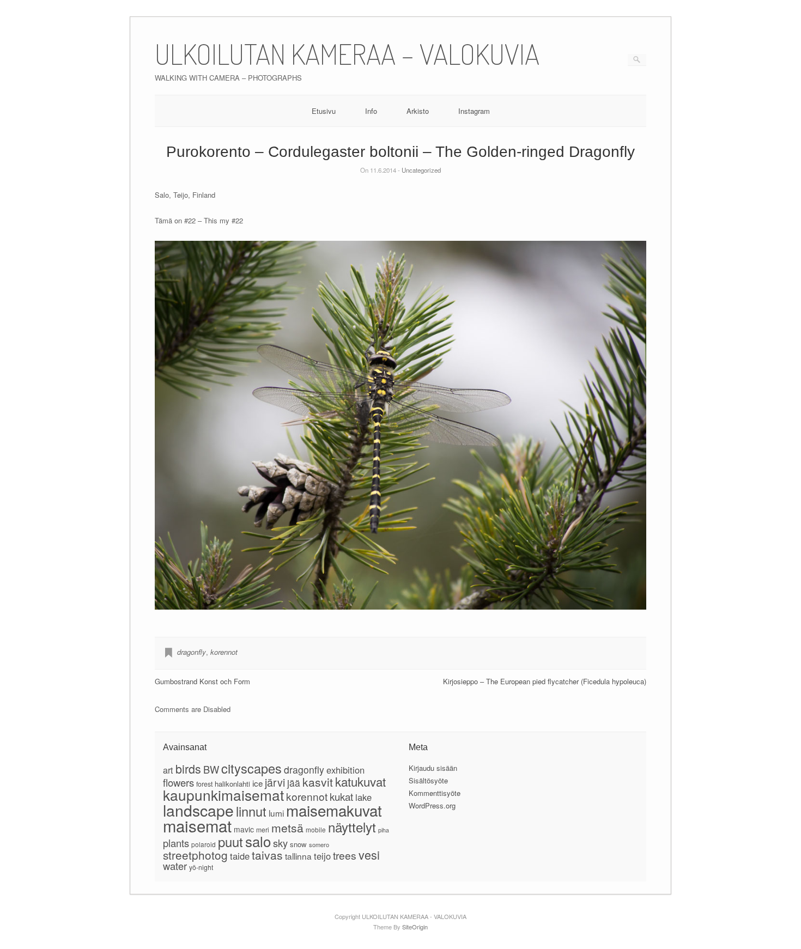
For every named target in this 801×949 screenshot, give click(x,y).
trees (344, 855)
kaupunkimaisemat (223, 794)
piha (383, 830)
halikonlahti (232, 783)
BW (211, 769)
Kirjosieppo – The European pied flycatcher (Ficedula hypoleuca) (544, 681)
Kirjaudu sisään (433, 768)
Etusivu (324, 111)
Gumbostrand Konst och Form (202, 681)
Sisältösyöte (428, 780)
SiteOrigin (415, 926)
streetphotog (195, 855)
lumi (276, 813)
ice (257, 783)
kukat (341, 796)
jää (293, 782)
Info (371, 111)
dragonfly (191, 652)
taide (240, 855)
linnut (251, 811)
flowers (178, 782)
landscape (198, 810)
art (168, 769)
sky (280, 843)
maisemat (197, 825)
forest (204, 784)
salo (258, 841)
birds (188, 768)
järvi (275, 782)
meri (262, 829)
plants (176, 843)
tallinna (298, 856)
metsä (287, 827)
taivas (267, 855)
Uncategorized (421, 170)
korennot (224, 652)
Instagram (474, 111)
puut (230, 841)
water (175, 866)
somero (319, 844)
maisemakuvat (334, 810)
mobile (316, 829)
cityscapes (251, 768)
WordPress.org (432, 805)
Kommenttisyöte (434, 793)
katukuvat (360, 781)
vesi (369, 854)
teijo (322, 855)
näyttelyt (352, 826)
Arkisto (417, 111)
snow (298, 844)
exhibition (345, 769)
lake (363, 797)
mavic (244, 829)
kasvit (317, 782)
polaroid (203, 844)
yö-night (201, 867)
